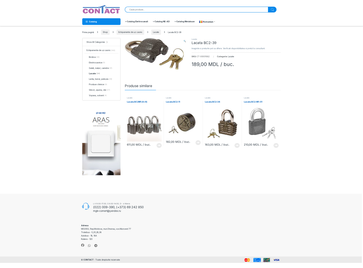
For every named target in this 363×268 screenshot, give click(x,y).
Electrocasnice (97, 62)
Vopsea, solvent (98, 95)
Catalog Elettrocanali (137, 21)
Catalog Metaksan (185, 21)
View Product (158, 145)
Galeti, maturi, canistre (100, 68)
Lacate (156, 32)
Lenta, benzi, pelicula (100, 79)
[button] (184, 41)
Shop (105, 32)
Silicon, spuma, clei (99, 90)
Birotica (94, 57)
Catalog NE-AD (162, 21)
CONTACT (88, 260)
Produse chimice (98, 84)
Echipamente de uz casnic (130, 32)
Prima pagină (88, 32)
